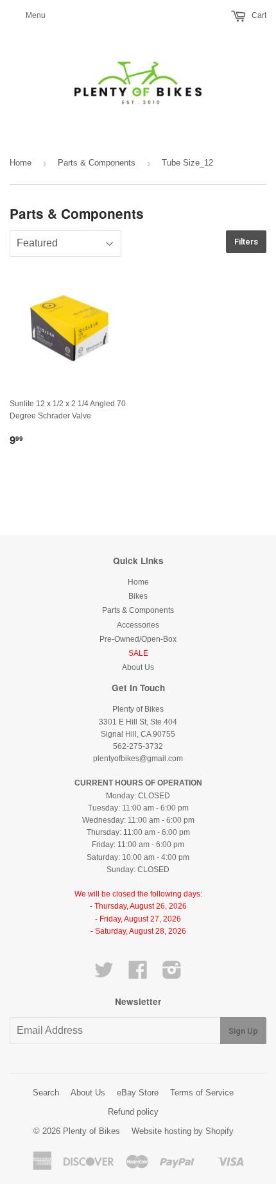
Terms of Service (202, 1092)
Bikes (138, 596)
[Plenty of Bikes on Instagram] (172, 974)
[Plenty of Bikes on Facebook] (138, 974)
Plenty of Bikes (91, 1131)
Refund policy (133, 1112)
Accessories (138, 625)
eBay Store (138, 1092)
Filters (246, 241)
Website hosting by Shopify (183, 1131)
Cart (258, 15)
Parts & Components (96, 162)
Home (20, 162)
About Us (138, 667)
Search (46, 1092)
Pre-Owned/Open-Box (138, 639)
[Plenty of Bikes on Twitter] (104, 974)
